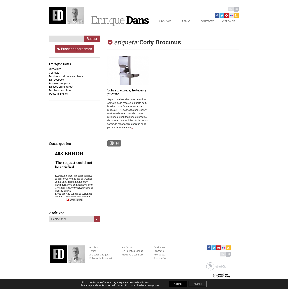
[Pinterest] (226, 15)
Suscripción (160, 258)
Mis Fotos (127, 247)
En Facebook (56, 79)
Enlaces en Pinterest (61, 86)
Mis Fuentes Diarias (132, 250)
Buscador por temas (76, 49)
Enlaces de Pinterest (100, 258)
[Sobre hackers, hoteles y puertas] (128, 70)
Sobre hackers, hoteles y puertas (127, 92)
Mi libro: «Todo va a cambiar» (66, 76)
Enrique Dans (76, 199)
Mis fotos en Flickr (60, 90)
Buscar (92, 39)
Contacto (207, 21)
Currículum (160, 247)
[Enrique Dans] (67, 15)
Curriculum (55, 69)
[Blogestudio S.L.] (216, 266)
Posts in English (58, 93)
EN (230, 9)
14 (117, 143)
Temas (186, 21)
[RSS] (236, 15)
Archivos (165, 21)
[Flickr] (231, 15)
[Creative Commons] (221, 275)
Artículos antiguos (59, 83)
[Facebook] (217, 15)
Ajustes (198, 283)
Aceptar (178, 283)
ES (236, 9)
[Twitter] (222, 15)
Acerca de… (229, 21)
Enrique (119, 20)
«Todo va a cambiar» (132, 254)
